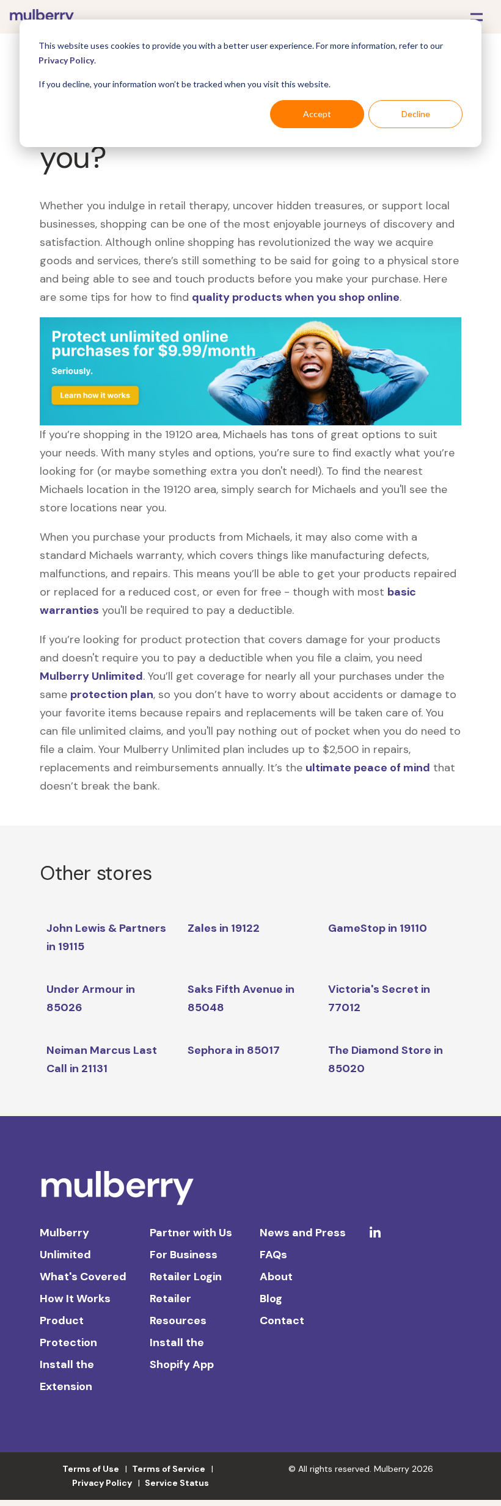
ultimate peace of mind (367, 767)
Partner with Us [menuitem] (191, 1232)
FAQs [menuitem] (273, 1254)
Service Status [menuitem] (177, 1482)
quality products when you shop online (296, 297)
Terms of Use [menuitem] (90, 1468)
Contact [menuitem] (282, 1320)
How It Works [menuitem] (75, 1298)
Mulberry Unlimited (91, 676)
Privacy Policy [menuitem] (102, 1482)
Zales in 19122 (224, 928)
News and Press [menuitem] (303, 1232)
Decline (415, 114)
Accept (317, 114)
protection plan (111, 694)
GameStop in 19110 (377, 928)
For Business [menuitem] (184, 1254)
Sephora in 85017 (234, 1050)
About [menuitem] (276, 1276)
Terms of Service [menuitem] (168, 1468)
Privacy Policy (66, 60)
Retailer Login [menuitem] (186, 1276)
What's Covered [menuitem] (83, 1276)
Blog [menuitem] (271, 1298)
